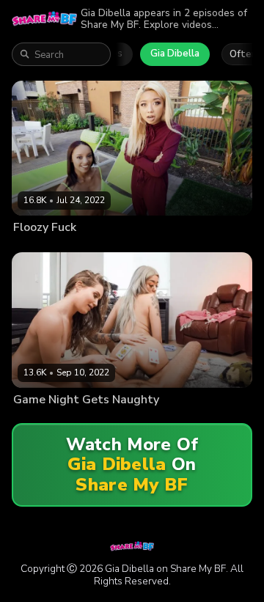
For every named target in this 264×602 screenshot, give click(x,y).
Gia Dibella (174, 53)
